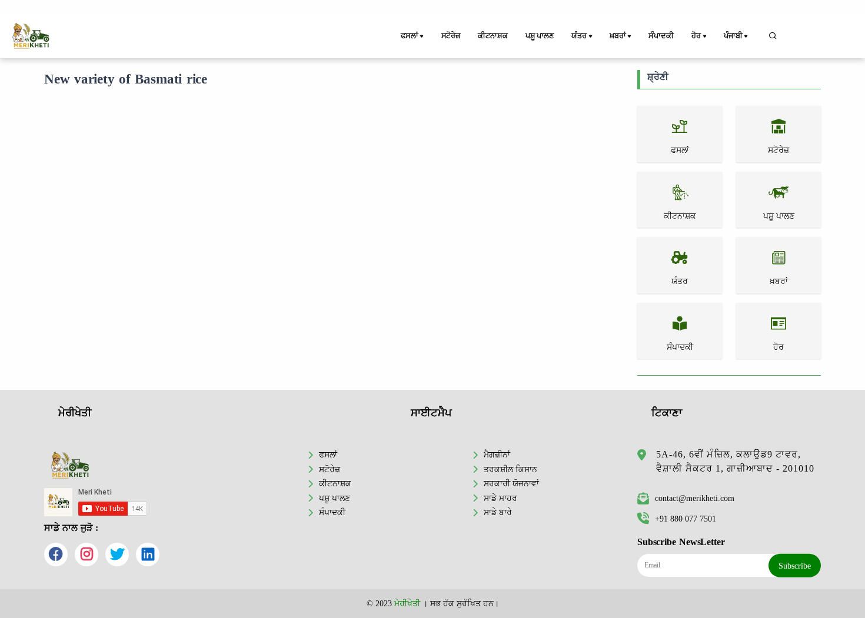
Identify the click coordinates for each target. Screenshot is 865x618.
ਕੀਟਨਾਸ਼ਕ (492, 36)
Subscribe (794, 565)
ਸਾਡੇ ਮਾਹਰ (500, 498)
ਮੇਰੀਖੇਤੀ (407, 603)
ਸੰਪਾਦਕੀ (660, 36)
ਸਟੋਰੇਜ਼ (450, 36)
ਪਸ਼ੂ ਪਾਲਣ (539, 36)
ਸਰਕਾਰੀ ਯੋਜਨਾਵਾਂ (511, 483)
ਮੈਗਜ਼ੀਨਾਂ (497, 454)
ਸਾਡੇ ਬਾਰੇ (498, 512)
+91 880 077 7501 (685, 518)
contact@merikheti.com (694, 498)
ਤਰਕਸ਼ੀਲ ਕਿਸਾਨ (510, 469)
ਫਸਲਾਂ (328, 454)
